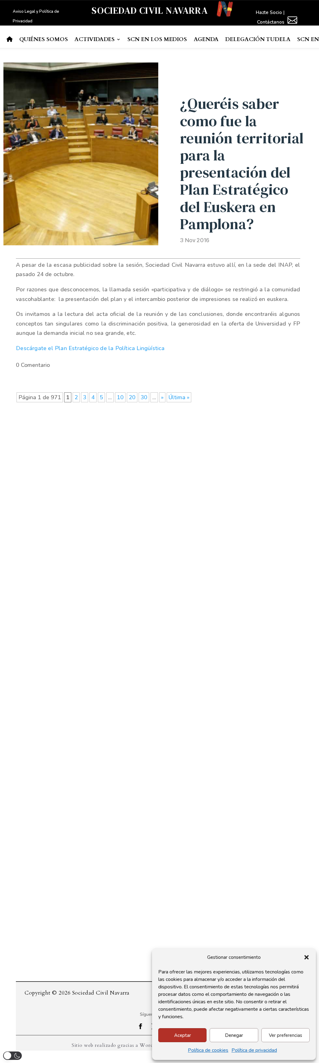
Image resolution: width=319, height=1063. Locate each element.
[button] (306, 957)
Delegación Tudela (258, 39)
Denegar (234, 1035)
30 (143, 397)
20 (132, 397)
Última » (179, 397)
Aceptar (182, 1035)
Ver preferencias (285, 1035)
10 (120, 397)
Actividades (94, 39)
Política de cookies (208, 1050)
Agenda (206, 39)
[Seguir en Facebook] (140, 1026)
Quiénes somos (43, 39)
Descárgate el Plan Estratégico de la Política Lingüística (90, 348)
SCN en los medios (157, 39)
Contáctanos (270, 22)
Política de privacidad (254, 1050)
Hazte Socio (269, 12)
